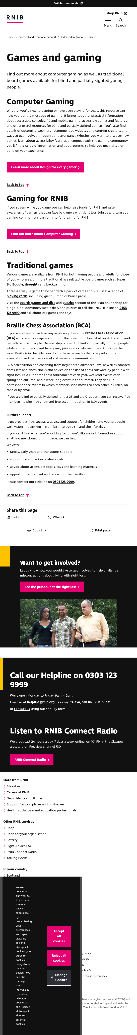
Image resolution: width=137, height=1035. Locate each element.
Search (121, 25)
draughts (32, 284)
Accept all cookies (59, 936)
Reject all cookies (59, 958)
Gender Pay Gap (84, 970)
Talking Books (17, 858)
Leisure (92, 37)
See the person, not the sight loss (50, 587)
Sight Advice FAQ (19, 846)
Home (10, 37)
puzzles (68, 303)
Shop (10, 828)
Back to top (15, 185)
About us (13, 786)
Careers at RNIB (18, 792)
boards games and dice (37, 303)
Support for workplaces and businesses (35, 804)
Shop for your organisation (27, 834)
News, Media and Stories (24, 798)
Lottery (12, 840)
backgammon (56, 284)
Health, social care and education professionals (41, 810)
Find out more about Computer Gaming (42, 234)
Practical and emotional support (37, 37)
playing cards (17, 296)
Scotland (13, 875)
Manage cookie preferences (91, 976)
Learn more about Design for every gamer (44, 167)
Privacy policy (83, 953)
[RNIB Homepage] (15, 19)
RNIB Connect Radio (30, 760)
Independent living (72, 37)
